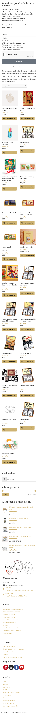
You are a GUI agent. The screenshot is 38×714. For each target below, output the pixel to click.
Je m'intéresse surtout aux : (11, 41)
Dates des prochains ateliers (13, 45)
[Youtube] (21, 667)
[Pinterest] (5, 667)
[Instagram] (11, 667)
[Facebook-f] (16, 667)
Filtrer (5, 494)
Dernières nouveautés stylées (13, 47)
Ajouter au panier (9, 118)
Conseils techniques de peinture (14, 43)
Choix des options (27, 255)
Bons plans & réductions (12, 49)
